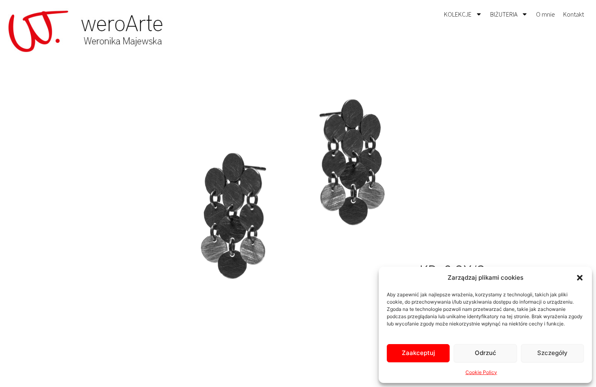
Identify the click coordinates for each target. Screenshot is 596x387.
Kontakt (573, 14)
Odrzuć (485, 353)
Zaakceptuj (418, 353)
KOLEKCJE (458, 14)
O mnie (545, 14)
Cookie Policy (481, 372)
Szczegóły (552, 353)
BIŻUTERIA (503, 14)
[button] (580, 278)
